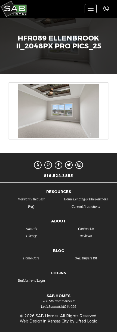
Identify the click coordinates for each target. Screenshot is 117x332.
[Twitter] (69, 165)
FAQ (31, 206)
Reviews (86, 235)
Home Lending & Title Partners (86, 199)
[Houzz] (38, 165)
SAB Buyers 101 (86, 258)
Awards (31, 228)
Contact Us (86, 228)
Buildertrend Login (31, 280)
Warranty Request (31, 199)
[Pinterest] (48, 165)
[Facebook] (58, 165)
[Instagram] (79, 165)
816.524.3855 (58, 175)
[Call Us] (107, 5)
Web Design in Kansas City (44, 321)
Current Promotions (86, 206)
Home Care (31, 258)
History (31, 235)
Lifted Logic (86, 321)
